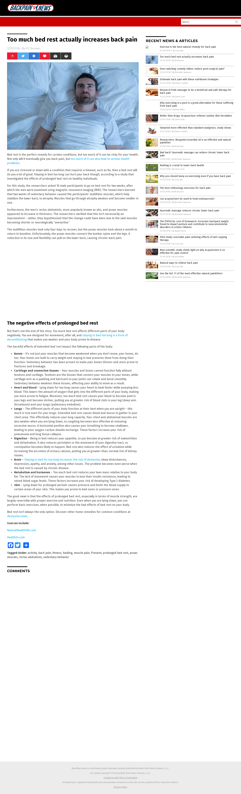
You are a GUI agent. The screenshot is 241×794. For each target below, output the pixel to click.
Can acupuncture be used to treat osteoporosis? (187, 198)
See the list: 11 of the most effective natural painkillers (191, 273)
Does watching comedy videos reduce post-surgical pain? (192, 68)
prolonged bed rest (115, 553)
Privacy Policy (120, 787)
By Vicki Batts (178, 257)
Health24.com (16, 537)
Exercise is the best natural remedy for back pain (188, 46)
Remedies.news (17, 516)
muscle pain (82, 553)
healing (68, 553)
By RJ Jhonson (178, 60)
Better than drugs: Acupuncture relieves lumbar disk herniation (196, 115)
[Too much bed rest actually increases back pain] (30, 12)
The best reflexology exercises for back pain (185, 187)
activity (32, 553)
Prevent (96, 553)
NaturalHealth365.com (21, 530)
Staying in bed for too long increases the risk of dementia (62, 459)
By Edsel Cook (178, 97)
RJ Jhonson (33, 48)
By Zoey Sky (178, 50)
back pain (44, 553)
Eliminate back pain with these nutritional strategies (189, 79)
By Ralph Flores (179, 231)
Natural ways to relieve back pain (179, 262)
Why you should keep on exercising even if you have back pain (195, 176)
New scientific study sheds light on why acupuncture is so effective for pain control (192, 251)
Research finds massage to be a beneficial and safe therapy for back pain (195, 91)
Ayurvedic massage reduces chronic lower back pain (189, 210)
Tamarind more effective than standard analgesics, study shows (195, 127)
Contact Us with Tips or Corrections (120, 778)
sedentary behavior (56, 557)
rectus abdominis (30, 557)
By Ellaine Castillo (180, 83)
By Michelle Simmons (182, 72)
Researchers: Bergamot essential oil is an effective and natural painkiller (195, 141)
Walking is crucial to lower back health (182, 165)
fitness (57, 553)
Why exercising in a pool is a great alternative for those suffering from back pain (196, 104)
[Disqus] (73, 620)
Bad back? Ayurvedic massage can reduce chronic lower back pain (194, 154)
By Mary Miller (179, 109)
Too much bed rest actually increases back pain (187, 56)
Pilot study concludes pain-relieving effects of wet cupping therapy (193, 239)
